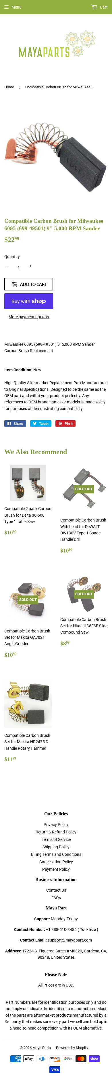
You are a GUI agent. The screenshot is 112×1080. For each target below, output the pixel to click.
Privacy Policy (56, 824)
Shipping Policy (56, 847)
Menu (16, 7)
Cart (103, 7)
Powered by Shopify (72, 1048)
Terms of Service (56, 839)
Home (9, 87)
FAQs (56, 897)
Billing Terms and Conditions (56, 854)
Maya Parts (41, 1048)
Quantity (12, 256)
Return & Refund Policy (56, 832)
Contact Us (56, 890)
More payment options (29, 317)
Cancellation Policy (56, 862)
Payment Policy (56, 869)
